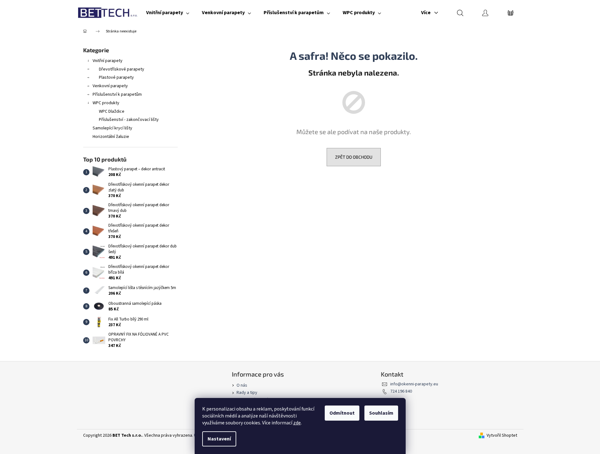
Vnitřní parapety (108, 61)
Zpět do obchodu (353, 157)
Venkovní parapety (110, 86)
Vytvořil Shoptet (502, 436)
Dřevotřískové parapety (121, 69)
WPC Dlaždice (111, 111)
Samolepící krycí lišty (112, 128)
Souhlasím (381, 413)
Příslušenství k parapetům (117, 94)
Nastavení (219, 438)
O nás (242, 385)
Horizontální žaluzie (111, 136)
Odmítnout (342, 413)
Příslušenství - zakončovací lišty (129, 119)
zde (297, 422)
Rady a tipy (247, 392)
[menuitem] (168, 12)
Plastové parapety (116, 77)
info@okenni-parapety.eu (414, 384)
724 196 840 (401, 391)
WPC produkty (106, 103)
